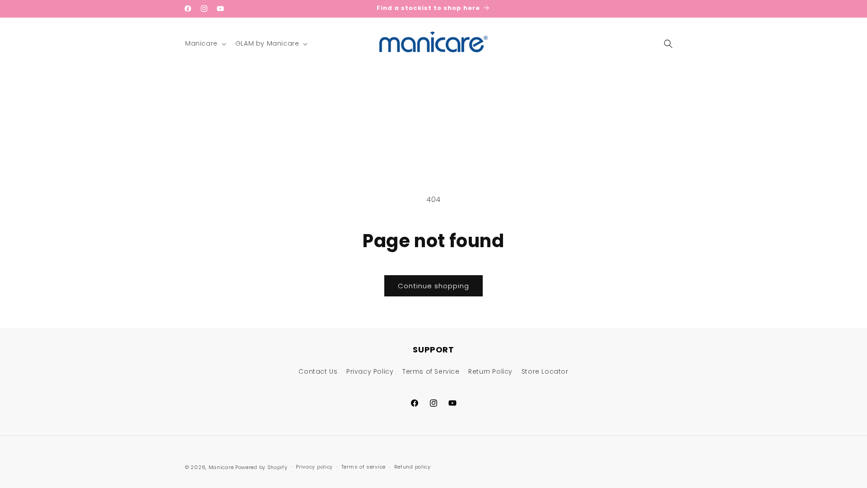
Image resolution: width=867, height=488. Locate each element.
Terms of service (363, 466)
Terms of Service (431, 371)
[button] (205, 43)
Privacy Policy (369, 371)
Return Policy (490, 371)
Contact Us (317, 371)
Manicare (221, 467)
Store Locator (545, 371)
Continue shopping (433, 286)
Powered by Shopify (261, 467)
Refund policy (412, 466)
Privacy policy (314, 466)
